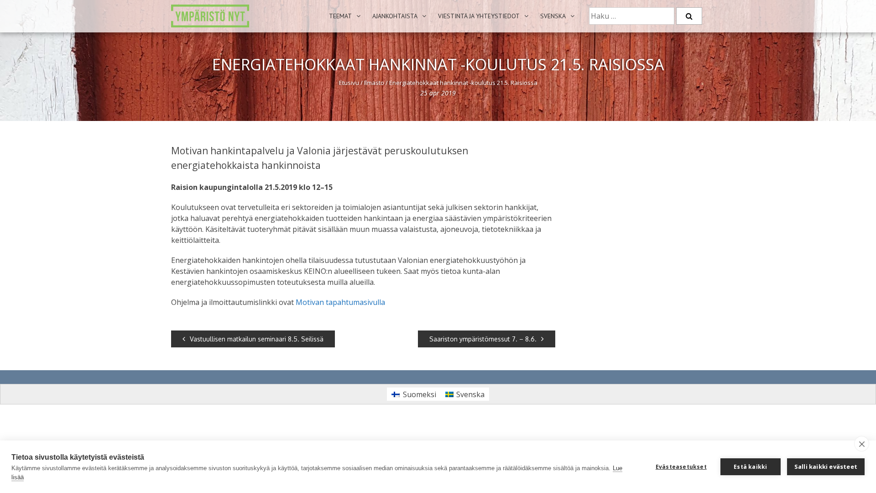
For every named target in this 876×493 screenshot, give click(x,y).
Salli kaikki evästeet (825, 466)
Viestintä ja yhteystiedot (479, 16)
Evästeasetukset (681, 467)
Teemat (340, 16)
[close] (861, 443)
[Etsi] (689, 16)
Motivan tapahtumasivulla (340, 302)
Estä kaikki (750, 467)
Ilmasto (374, 83)
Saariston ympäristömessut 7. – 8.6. (483, 339)
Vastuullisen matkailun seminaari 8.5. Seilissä (256, 339)
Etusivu (349, 83)
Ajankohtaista (394, 16)
